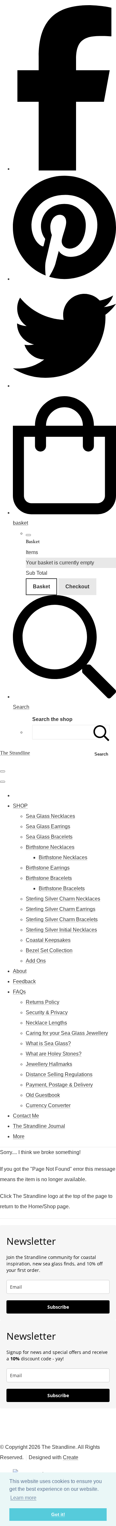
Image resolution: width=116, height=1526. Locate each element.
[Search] (101, 732)
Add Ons (36, 961)
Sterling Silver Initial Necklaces (61, 930)
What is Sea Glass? (48, 1043)
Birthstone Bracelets (49, 878)
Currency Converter (48, 1105)
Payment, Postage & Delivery (59, 1085)
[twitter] (64, 385)
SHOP (20, 806)
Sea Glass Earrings (48, 826)
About (19, 971)
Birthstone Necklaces (50, 847)
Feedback (24, 981)
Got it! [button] (58, 1514)
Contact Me (26, 1116)
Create (70, 1457)
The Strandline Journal (39, 1126)
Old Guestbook (43, 1095)
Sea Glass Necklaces (50, 816)
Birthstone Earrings (48, 868)
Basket (41, 586)
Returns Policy (42, 1002)
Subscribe (58, 1307)
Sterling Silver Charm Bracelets (62, 919)
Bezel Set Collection (49, 950)
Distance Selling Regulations (59, 1074)
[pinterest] (64, 279)
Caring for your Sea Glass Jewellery (67, 1033)
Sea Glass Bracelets (49, 837)
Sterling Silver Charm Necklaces (63, 899)
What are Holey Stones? (54, 1054)
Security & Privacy (47, 1012)
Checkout (77, 586)
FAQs (19, 992)
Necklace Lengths (46, 1023)
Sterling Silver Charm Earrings (60, 909)
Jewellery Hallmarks (49, 1064)
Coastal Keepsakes (48, 940)
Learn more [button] (23, 1497)
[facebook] (64, 168)
